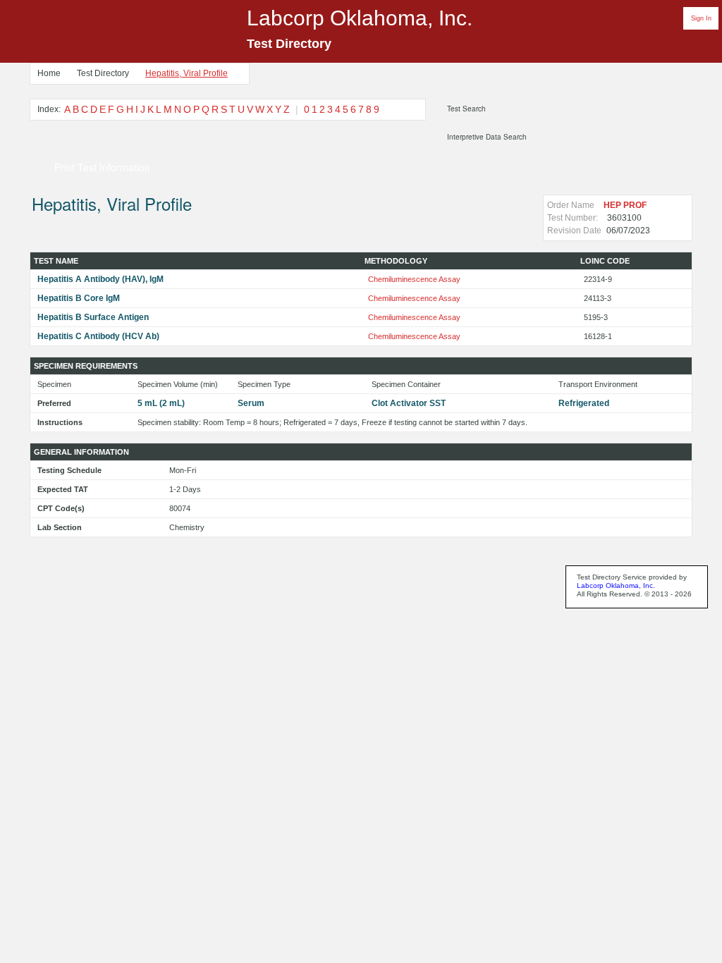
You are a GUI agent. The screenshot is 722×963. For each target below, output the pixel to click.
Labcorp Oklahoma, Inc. (616, 585)
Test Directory (103, 73)
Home (49, 73)
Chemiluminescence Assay (414, 279)
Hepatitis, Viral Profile (186, 73)
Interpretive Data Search (487, 137)
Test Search (466, 109)
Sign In (701, 18)
